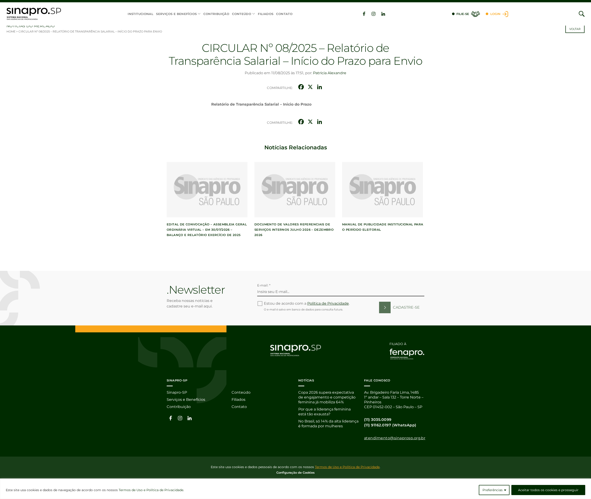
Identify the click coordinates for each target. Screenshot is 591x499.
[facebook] (364, 14)
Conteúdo (241, 14)
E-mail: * (263, 285)
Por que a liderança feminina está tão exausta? (324, 411)
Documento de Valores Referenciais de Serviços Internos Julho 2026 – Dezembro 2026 (294, 229)
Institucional (140, 14)
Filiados (265, 14)
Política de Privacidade (328, 303)
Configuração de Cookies (295, 472)
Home (10, 31)
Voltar (575, 29)
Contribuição (216, 14)
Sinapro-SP (177, 392)
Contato (284, 14)
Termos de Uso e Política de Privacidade (151, 490)
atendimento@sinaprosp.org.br (394, 438)
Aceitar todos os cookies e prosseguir (548, 490)
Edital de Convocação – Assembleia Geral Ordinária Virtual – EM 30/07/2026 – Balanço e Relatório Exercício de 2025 (207, 229)
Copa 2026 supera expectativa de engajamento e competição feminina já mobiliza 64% (327, 397)
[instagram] (373, 14)
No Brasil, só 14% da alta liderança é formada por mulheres (328, 423)
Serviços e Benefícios (176, 14)
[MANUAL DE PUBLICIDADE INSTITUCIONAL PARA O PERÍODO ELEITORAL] (382, 189)
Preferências (492, 490)
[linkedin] (383, 14)
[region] (295, 488)
